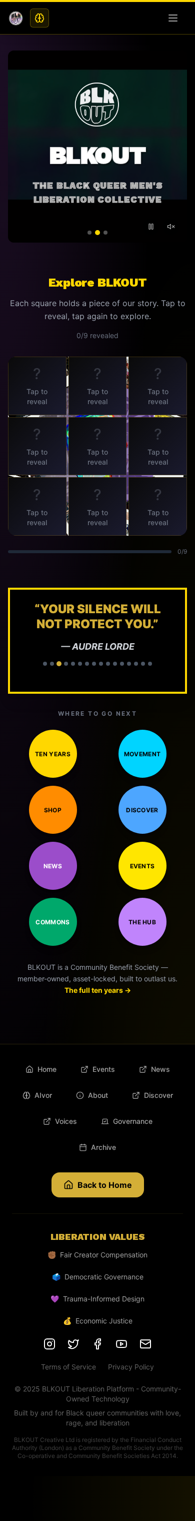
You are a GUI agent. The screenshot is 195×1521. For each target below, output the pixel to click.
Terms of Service (68, 1366)
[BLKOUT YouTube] (122, 1344)
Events (142, 866)
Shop (53, 810)
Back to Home (105, 1185)
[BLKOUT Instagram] (50, 1344)
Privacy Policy (131, 1366)
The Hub (142, 922)
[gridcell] (37, 386)
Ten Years (52, 754)
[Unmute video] (171, 227)
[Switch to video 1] (90, 233)
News (53, 866)
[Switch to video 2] (97, 232)
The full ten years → (97, 990)
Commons (53, 922)
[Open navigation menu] (175, 18)
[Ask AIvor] (39, 18)
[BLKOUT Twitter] (74, 1344)
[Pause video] (151, 227)
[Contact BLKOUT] (146, 1344)
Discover (142, 810)
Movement (142, 754)
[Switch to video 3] (106, 233)
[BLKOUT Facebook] (98, 1344)
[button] (97, 641)
